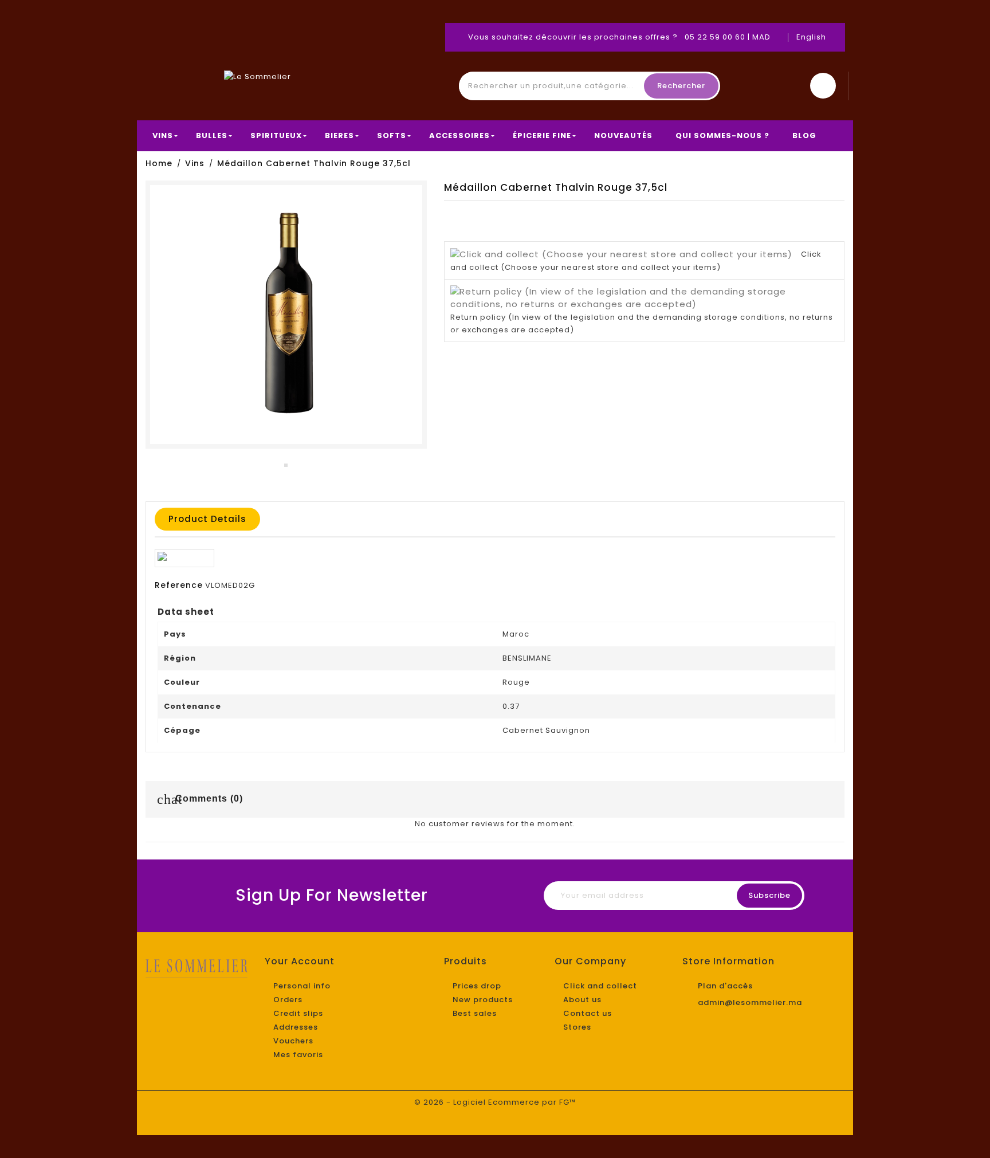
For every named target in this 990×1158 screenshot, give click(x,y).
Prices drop (477, 985)
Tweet (812, 214)
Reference (179, 585)
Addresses (295, 1027)
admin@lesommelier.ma (750, 1002)
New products (483, 999)
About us (582, 999)
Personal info (302, 985)
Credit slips (298, 1013)
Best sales (475, 1013)
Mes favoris (298, 1054)
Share (789, 214)
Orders (287, 999)
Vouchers (293, 1040)
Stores (577, 1027)
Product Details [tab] (207, 519)
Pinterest (836, 214)
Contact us (587, 1013)
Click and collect (600, 985)
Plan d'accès (725, 985)
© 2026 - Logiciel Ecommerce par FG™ (495, 1102)
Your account (300, 961)
